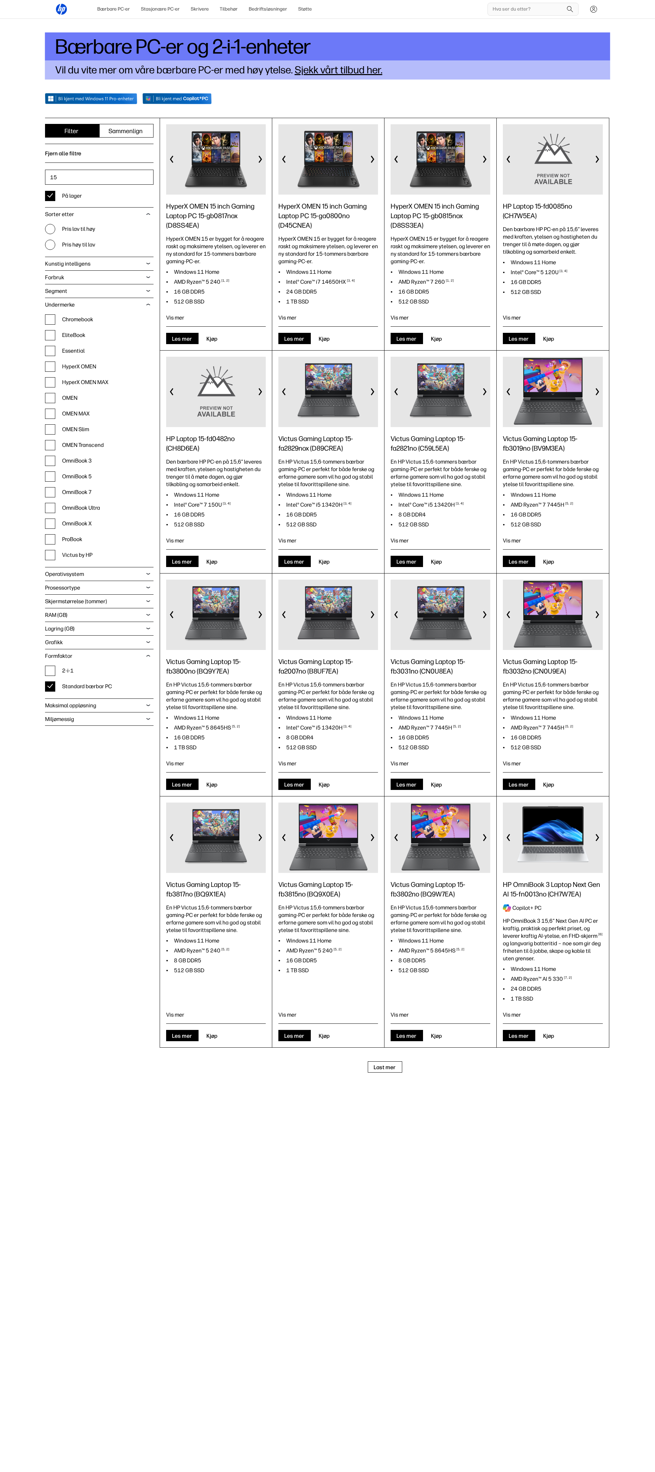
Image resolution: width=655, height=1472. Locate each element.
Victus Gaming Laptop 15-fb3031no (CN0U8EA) (428, 666)
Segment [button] (56, 291)
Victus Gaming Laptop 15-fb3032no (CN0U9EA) (540, 666)
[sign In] (593, 9)
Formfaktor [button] (58, 656)
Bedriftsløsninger (268, 9)
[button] (171, 159)
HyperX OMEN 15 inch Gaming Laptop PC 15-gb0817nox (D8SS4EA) (210, 215)
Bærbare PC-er (113, 9)
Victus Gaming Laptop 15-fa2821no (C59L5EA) (428, 443)
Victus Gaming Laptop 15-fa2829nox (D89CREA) (315, 443)
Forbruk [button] (54, 277)
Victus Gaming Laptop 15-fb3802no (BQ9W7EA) (428, 889)
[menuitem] (114, 9)
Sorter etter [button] (59, 214)
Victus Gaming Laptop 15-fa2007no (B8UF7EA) (315, 666)
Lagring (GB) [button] (59, 628)
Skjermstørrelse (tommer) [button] (76, 601)
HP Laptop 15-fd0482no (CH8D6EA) (200, 443)
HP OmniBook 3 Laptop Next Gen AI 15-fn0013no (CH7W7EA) (551, 889)
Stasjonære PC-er (160, 9)
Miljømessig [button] (59, 719)
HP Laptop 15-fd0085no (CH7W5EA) (537, 211)
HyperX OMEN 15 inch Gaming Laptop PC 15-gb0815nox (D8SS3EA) (435, 215)
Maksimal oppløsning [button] (70, 705)
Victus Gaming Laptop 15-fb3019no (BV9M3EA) (540, 443)
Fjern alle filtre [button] (63, 153)
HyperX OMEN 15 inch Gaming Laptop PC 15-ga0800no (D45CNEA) (322, 215)
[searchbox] (528, 9)
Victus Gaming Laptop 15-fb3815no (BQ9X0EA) (315, 889)
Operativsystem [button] (64, 574)
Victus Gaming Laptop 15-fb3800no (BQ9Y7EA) (203, 666)
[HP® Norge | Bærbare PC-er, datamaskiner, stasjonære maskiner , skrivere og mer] (61, 9)
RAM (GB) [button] (56, 615)
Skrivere (200, 9)
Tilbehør (229, 9)
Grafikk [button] (54, 642)
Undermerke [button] (60, 304)
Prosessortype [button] (62, 587)
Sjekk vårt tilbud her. (338, 69)
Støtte (305, 9)
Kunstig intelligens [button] (67, 263)
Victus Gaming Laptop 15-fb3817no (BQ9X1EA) (203, 889)
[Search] (570, 9)
